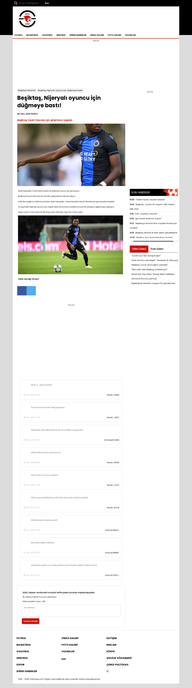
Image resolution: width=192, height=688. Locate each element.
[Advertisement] (96, 64)
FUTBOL (19, 35)
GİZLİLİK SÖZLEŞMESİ (119, 658)
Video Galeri (139, 249)
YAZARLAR (130, 35)
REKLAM (111, 645)
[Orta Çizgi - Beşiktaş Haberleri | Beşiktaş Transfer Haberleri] (26, 27)
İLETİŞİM (111, 638)
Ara (47, 3)
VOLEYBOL (47, 35)
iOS (64, 659)
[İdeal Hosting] (107, 671)
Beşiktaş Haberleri (27, 90)
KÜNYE (110, 651)
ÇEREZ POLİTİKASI (117, 664)
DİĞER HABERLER (78, 35)
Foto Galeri (157, 249)
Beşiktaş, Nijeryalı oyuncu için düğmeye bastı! (60, 90)
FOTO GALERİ (114, 35)
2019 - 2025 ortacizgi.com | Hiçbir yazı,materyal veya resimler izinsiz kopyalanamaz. (59, 679)
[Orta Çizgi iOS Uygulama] (154, 34)
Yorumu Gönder (30, 621)
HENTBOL (61, 35)
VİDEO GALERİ (97, 35)
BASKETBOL (32, 35)
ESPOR (20, 664)
